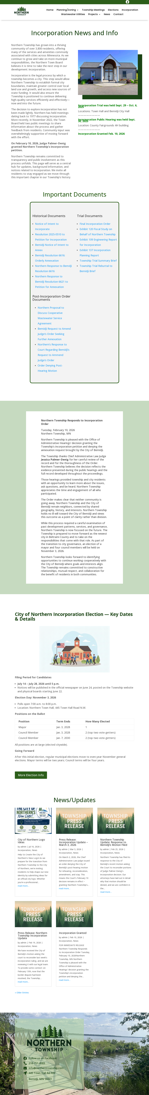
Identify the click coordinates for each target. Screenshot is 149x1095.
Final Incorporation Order (95, 224)
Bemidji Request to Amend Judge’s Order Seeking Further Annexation (54, 334)
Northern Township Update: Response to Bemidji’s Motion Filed (113, 842)
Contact (118, 14)
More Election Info (31, 775)
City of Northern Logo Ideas (31, 841)
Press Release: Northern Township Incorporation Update (32, 935)
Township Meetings (93, 10)
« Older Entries (22, 992)
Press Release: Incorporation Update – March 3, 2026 (73, 842)
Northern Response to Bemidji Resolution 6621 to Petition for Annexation (51, 282)
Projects (93, 14)
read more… (23, 885)
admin (23, 846)
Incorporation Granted (72, 933)
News (107, 14)
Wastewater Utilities (73, 14)
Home (49, 10)
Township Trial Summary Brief (98, 260)
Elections (113, 10)
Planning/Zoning (66, 10)
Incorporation (130, 10)
